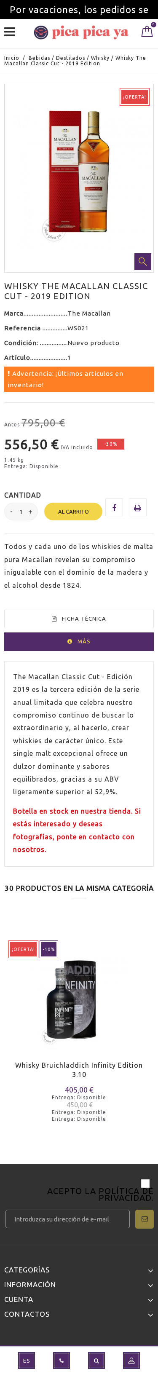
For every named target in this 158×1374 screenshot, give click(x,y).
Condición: (22, 342)
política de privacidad (126, 1194)
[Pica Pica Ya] (81, 32)
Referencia (23, 328)
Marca (14, 313)
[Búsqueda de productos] (96, 1360)
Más (84, 641)
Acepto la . (100, 1195)
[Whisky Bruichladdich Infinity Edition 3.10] (79, 996)
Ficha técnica (84, 618)
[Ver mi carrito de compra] (147, 33)
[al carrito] (15, 1014)
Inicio (11, 58)
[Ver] (45, 1014)
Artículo (17, 357)
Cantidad (22, 495)
